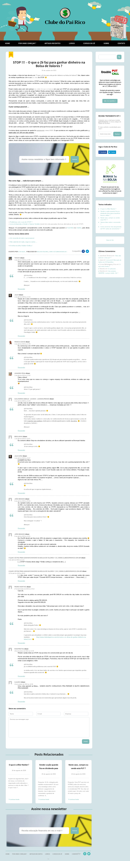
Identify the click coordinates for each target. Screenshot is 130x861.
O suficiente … (113, 269)
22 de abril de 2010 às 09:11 (17, 573)
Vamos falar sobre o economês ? (110, 223)
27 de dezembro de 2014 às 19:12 (24, 589)
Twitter (79, 228)
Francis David (19, 342)
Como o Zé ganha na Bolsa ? (58, 252)
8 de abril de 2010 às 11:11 (16, 560)
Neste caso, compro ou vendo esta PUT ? (78, 767)
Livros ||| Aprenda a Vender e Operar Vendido (25, 224)
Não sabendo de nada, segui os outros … (23, 242)
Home (7, 43)
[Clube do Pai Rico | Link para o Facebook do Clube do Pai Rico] (85, 854)
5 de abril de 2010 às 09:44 (22, 501)
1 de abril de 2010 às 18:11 (22, 438)
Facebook (102, 152)
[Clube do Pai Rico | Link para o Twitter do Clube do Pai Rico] (87, 252)
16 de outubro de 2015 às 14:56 (23, 684)
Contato (121, 43)
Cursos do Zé (89, 43)
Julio (16, 295)
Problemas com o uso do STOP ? (21, 222)
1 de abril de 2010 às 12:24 (22, 297)
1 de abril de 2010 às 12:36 (22, 344)
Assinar (74, 159)
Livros (72, 43)
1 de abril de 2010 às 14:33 (22, 401)
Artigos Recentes (52, 43)
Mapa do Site (110, 240)
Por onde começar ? (27, 43)
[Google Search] (119, 57)
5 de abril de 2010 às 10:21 (22, 536)
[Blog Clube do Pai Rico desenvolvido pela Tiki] (48, 859)
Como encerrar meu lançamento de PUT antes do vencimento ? (110, 228)
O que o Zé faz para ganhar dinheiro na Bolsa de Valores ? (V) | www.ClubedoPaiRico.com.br (45, 558)
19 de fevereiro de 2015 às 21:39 (24, 651)
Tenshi (17, 258)
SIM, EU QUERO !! (110, 101)
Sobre (106, 43)
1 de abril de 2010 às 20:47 (22, 458)
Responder (21, 289)
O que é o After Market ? (19, 765)
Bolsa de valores (42, 252)
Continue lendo (14, 799)
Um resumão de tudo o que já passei (22, 238)
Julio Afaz (18, 456)
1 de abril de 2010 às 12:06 (22, 260)
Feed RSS (70, 228)
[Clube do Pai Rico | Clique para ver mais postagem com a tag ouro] (11, 55)
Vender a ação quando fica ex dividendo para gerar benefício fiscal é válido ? (48, 767)
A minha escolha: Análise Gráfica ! (21, 245)
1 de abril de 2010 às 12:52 (22, 375)
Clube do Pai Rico (65, 16)
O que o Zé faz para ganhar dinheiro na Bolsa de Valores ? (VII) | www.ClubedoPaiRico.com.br (45, 571)
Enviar (86, 741)
